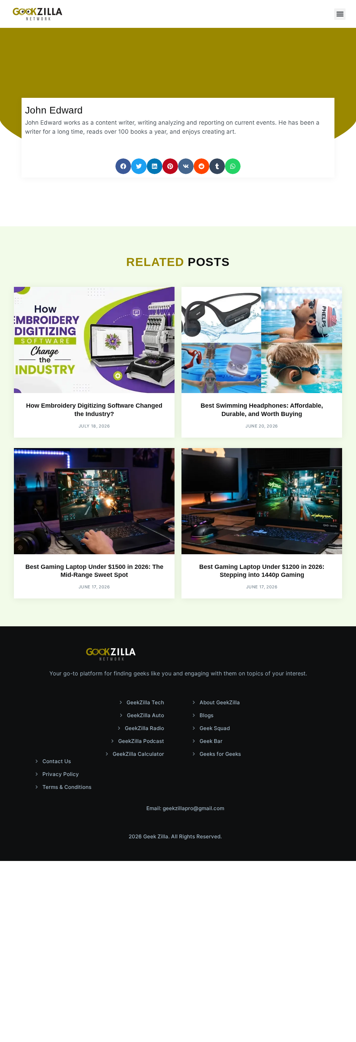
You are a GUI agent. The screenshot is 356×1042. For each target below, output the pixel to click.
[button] (340, 14)
